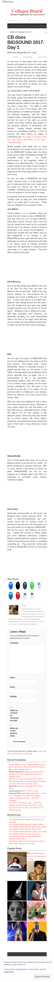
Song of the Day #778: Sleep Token (25, 787)
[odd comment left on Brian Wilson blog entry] (17, 862)
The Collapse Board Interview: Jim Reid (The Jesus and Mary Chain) (27, 782)
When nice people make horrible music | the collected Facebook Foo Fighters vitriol (26, 774)
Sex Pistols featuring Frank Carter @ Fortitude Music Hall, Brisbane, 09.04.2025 (26, 842)
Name (12, 677)
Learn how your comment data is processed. (26, 752)
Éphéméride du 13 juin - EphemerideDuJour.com (27, 764)
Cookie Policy (9, 971)
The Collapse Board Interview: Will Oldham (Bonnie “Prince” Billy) (25, 837)
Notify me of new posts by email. (14, 732)
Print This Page (28, 57)
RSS (44, 18)
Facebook (37, 18)
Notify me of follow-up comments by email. (14, 715)
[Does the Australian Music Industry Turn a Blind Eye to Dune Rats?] (17, 891)
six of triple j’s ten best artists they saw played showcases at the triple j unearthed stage (27, 139)
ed (46, 32)
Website (13, 696)
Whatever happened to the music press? (27, 14)
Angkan (12, 798)
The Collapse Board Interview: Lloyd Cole (24, 834)
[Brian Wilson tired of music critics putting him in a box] (37, 856)
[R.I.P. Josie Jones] (17, 911)
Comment (14, 643)
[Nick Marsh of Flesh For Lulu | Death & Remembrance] (36, 870)
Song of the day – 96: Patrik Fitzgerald (24, 799)
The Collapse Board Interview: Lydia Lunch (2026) (28, 831)
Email (41, 18)
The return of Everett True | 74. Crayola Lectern (26, 808)
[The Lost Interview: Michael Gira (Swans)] (37, 931)
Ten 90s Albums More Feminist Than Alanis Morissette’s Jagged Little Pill (27, 768)
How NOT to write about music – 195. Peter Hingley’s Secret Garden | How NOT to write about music (25, 805)
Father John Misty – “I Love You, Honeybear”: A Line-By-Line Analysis (27, 794)
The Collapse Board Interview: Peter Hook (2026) (27, 826)
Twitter (34, 18)
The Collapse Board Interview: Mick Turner (25, 829)
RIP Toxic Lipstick (31, 791)
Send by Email (42, 57)
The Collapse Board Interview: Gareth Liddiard (26, 824)
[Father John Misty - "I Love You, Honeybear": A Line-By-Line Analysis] (37, 911)
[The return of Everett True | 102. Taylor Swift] (17, 931)
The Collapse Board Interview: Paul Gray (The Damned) (26, 820)
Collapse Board (27, 10)
